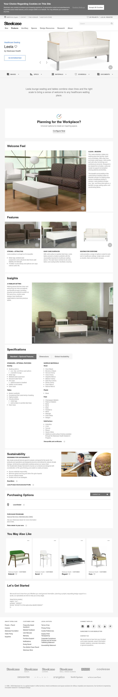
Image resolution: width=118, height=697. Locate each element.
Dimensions (44, 356)
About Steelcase (11, 621)
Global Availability (62, 356)
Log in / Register (107, 17)
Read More (10, 481)
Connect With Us (86, 621)
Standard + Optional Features (21, 356)
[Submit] (112, 23)
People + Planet (10, 625)
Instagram (82, 626)
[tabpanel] (78, 51)
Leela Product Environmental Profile (19, 485)
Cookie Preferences (47, 631)
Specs (36, 74)
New (6, 28)
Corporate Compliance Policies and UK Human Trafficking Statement (48, 640)
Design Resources (47, 28)
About (70, 28)
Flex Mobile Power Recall (31, 647)
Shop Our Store (46, 17)
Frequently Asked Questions (28, 626)
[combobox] (96, 23)
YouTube (104, 626)
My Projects (93, 17)
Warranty (26, 636)
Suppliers (8, 637)
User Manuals (27, 633)
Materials (59, 74)
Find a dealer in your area (15, 525)
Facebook (93, 626)
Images (13, 74)
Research (61, 28)
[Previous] (40, 62)
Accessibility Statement (48, 645)
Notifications (27, 641)
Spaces (34, 28)
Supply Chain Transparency (45, 635)
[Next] (46, 62)
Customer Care (28, 621)
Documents (105, 74)
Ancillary (24, 28)
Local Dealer (17, 505)
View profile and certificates (53, 441)
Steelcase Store (28, 650)
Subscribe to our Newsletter (91, 631)
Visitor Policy (9, 634)
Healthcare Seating (12, 42)
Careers (7, 628)
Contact (23, 17)
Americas (12, 17)
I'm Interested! (15, 58)
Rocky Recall (27, 644)
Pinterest (110, 626)
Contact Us (96, 494)
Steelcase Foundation (12, 631)
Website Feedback (29, 630)
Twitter (99, 626)
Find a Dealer (33, 17)
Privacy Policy (45, 628)
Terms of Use (45, 625)
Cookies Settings (78, 7)
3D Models (82, 74)
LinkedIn (88, 626)
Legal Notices (46, 621)
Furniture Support (28, 638)
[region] (59, 7)
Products (14, 28)
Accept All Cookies (96, 7)
